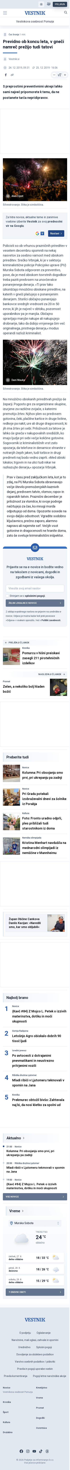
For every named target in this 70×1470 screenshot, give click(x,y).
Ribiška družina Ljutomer (24, 1075)
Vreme (14, 1211)
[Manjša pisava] (54, 75)
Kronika (26, 648)
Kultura (25, 813)
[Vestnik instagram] (28, 1451)
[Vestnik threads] (47, 1451)
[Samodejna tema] (41, 4)
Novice (25, 768)
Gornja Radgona (20, 1031)
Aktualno (13, 1138)
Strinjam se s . (27, 595)
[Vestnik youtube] (34, 1451)
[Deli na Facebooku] (6, 75)
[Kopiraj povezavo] (12, 75)
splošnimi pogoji (35, 595)
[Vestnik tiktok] (41, 1451)
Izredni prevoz (19, 1050)
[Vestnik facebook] (21, 1451)
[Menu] (5, 13)
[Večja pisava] (65, 75)
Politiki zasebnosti (50, 620)
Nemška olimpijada (31, 838)
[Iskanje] (65, 12)
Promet (6, 681)
